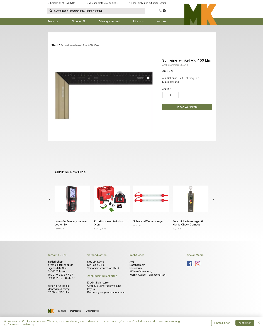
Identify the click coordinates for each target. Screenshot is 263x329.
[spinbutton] (170, 95)
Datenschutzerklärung (21, 324)
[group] (131, 206)
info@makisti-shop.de (60, 264)
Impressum (136, 268)
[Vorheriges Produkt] (49, 199)
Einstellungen (222, 322)
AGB (132, 261)
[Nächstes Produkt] (213, 199)
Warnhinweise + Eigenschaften (147, 274)
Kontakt (61, 310)
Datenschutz (137, 264)
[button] (162, 10)
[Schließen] (259, 323)
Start (54, 45)
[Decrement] (165, 95)
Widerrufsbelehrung (141, 271)
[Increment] (176, 95)
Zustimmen (244, 322)
